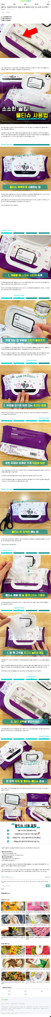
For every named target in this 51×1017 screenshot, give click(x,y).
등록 (48, 885)
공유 (9, 12)
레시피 (36, 4)
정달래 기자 (3, 9)
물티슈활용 (39, 881)
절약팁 (3, 882)
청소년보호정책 (21, 1003)
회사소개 (3, 1003)
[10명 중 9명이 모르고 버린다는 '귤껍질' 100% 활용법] (13, 908)
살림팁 (43, 881)
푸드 (14, 4)
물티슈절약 (23, 881)
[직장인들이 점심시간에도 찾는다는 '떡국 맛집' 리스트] (13, 965)
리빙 (25, 4)
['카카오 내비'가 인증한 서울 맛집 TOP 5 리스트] (38, 952)
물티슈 (5, 881)
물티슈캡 (27, 881)
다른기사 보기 (47, 877)
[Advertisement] (25, 62)
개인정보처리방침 (13, 1003)
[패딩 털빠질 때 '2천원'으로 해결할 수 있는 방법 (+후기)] (13, 933)
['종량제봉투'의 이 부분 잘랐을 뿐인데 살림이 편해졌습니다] (38, 908)
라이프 (3, 4)
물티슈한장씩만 (33, 881)
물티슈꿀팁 (9, 881)
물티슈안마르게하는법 (16, 881)
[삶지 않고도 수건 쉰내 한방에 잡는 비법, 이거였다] (13, 920)
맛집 (48, 4)
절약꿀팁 (46, 881)
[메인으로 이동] (25, 1)
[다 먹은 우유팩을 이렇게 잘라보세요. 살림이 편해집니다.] (38, 965)
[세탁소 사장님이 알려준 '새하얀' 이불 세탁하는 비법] (38, 920)
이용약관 (7, 1003)
